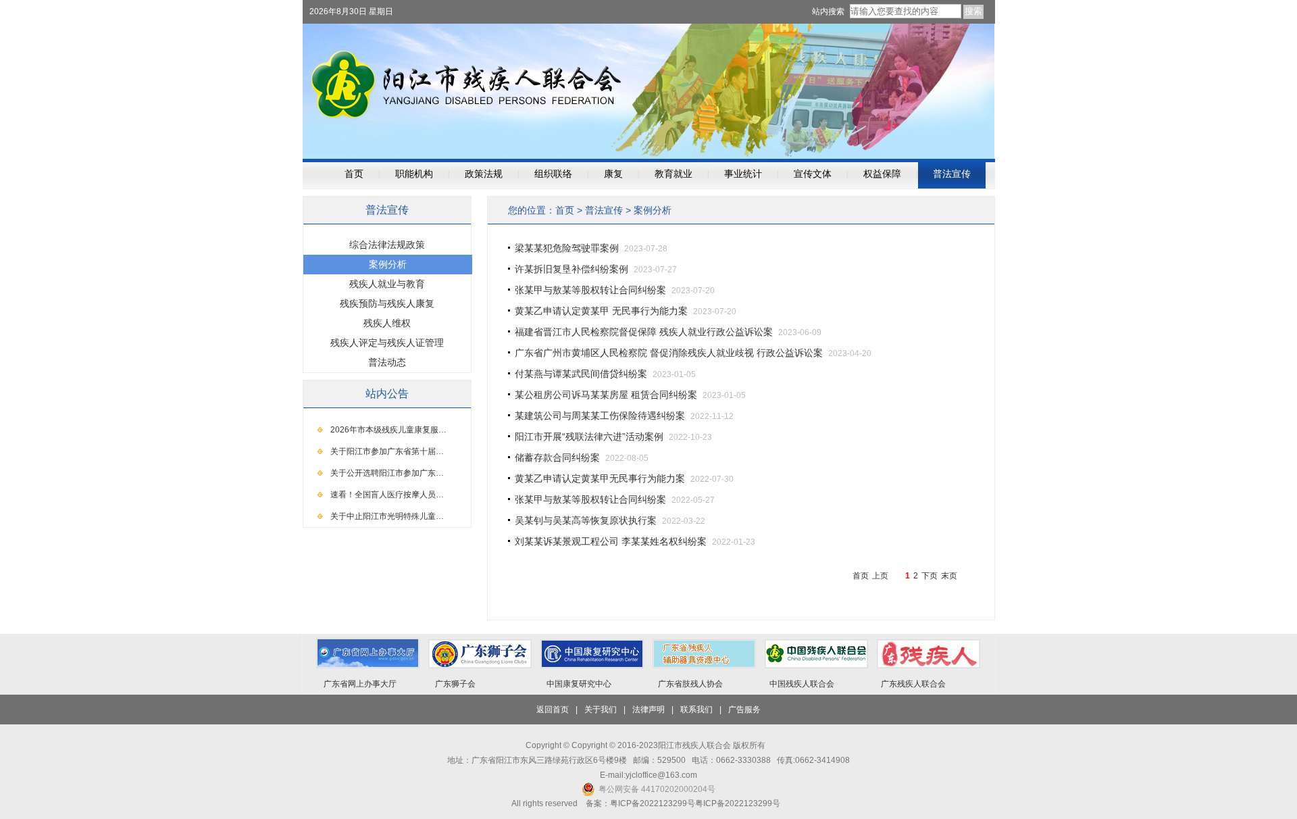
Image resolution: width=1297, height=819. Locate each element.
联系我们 (696, 709)
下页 (929, 575)
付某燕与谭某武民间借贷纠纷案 (581, 373)
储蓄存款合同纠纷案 (557, 457)
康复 (613, 174)
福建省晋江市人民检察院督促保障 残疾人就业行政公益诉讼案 (644, 331)
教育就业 (673, 174)
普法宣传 (952, 174)
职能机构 (414, 174)
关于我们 (600, 709)
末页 (949, 575)
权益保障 (882, 174)
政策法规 (484, 174)
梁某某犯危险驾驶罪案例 (567, 248)
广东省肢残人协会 (690, 684)
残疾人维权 (387, 323)
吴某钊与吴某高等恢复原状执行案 (586, 520)
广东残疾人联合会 (913, 684)
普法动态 (387, 362)
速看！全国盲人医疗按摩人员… (387, 494)
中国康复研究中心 (578, 684)
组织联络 (553, 174)
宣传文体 (813, 174)
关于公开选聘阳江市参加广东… (387, 473)
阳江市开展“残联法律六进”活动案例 (589, 436)
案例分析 (652, 210)
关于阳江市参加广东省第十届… (387, 451)
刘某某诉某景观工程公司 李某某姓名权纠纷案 (611, 541)
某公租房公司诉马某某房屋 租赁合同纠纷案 (606, 394)
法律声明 (648, 709)
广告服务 (744, 709)
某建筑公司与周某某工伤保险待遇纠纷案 (600, 415)
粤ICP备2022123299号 (737, 803)
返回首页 (552, 709)
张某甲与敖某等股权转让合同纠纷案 (590, 289)
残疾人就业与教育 (387, 283)
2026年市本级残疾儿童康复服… (388, 430)
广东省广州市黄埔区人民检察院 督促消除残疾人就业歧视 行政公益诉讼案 (669, 352)
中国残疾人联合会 (801, 684)
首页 (354, 174)
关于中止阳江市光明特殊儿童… (387, 516)
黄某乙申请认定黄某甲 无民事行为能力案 (601, 310)
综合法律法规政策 (387, 244)
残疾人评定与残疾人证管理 (387, 342)
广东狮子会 (455, 684)
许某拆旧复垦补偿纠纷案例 (571, 269)
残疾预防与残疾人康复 (387, 303)
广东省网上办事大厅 (360, 684)
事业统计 (743, 174)
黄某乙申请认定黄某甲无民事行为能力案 (600, 478)
